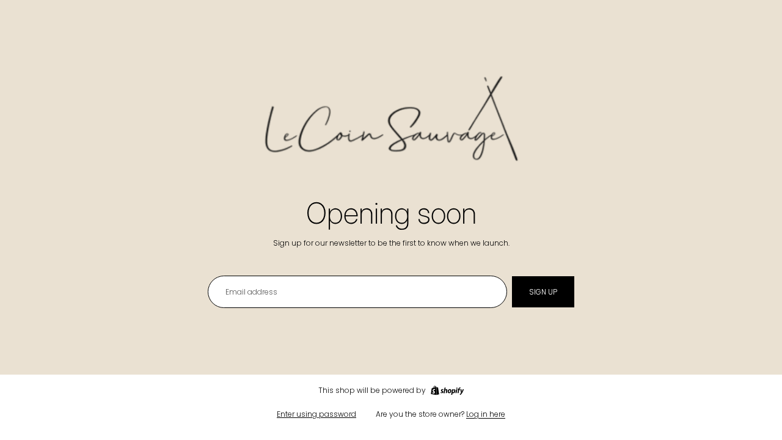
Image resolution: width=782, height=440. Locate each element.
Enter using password (316, 414)
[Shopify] (447, 390)
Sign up (543, 292)
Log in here (485, 414)
